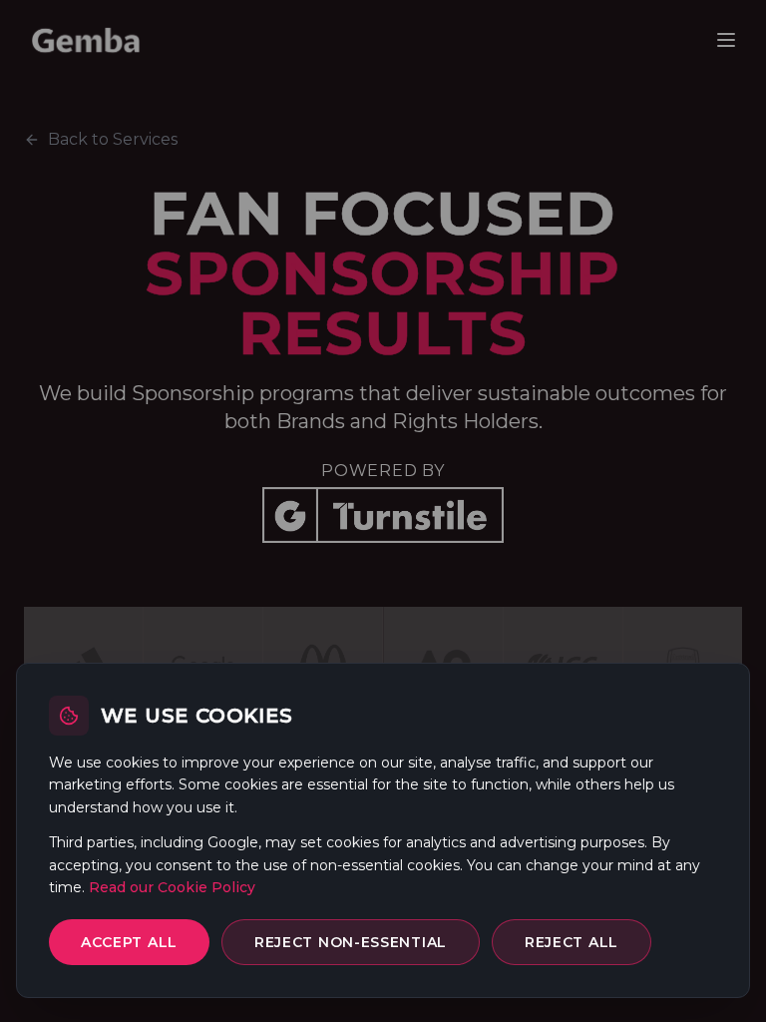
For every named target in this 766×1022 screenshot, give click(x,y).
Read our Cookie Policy (172, 887)
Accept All (129, 942)
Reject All (571, 942)
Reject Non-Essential (350, 942)
